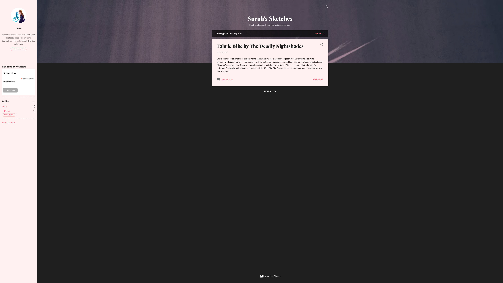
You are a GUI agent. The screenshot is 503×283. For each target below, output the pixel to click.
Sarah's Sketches (270, 18)
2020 (4, 106)
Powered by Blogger (272, 276)
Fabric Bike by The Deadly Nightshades (260, 46)
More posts (270, 91)
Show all (320, 33)
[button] (321, 45)
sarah (18, 29)
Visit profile (19, 49)
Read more (318, 79)
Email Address (10, 81)
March (7, 111)
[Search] (326, 7)
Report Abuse (8, 122)
